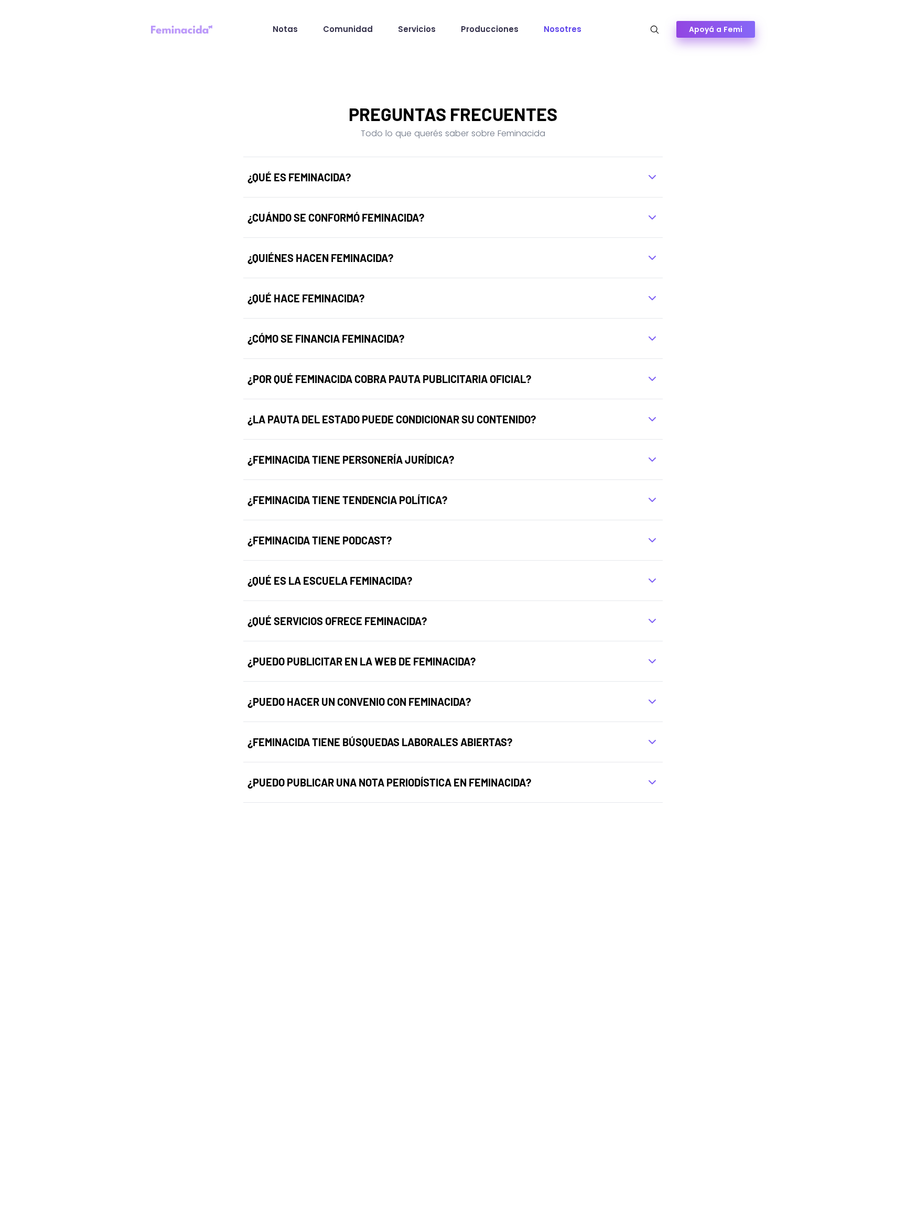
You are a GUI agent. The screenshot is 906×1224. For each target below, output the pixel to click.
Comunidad (348, 29)
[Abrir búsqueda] (654, 29)
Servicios (417, 29)
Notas (285, 29)
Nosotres (562, 29)
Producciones (490, 29)
